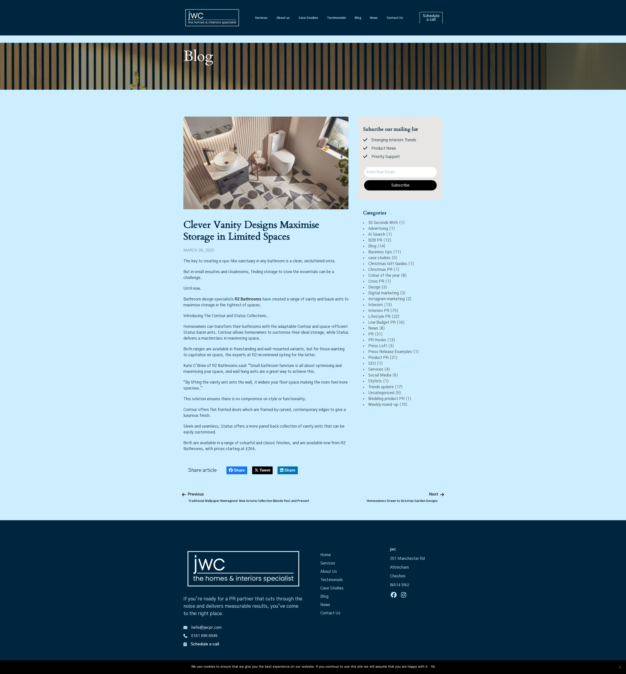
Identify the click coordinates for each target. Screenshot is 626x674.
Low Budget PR (382, 322)
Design (374, 287)
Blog (372, 246)
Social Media (379, 375)
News (373, 328)
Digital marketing (383, 293)
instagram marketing (386, 299)
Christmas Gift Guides (387, 264)
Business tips (380, 252)
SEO (372, 363)
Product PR (378, 358)
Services (375, 369)
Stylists (375, 381)
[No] (619, 667)
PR (371, 334)
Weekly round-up (383, 405)
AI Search (376, 234)
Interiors (375, 305)
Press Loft (377, 346)
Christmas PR (380, 270)
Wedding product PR (386, 399)
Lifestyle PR (379, 317)
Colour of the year (384, 275)
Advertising (378, 229)
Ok (433, 666)
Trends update (381, 387)
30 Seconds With (383, 223)
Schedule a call (205, 644)
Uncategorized (381, 393)
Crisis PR (376, 281)
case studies (379, 258)
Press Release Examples (390, 352)
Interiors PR (378, 311)
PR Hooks (377, 340)
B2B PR (375, 240)
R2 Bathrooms (248, 299)
